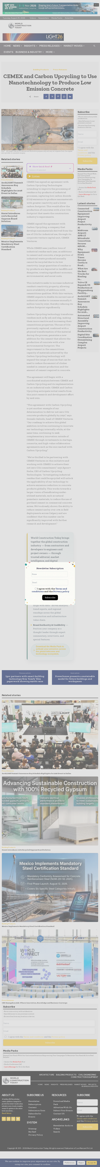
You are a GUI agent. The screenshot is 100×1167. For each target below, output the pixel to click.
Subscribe (50, 597)
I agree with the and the (50, 590)
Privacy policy (61, 591)
